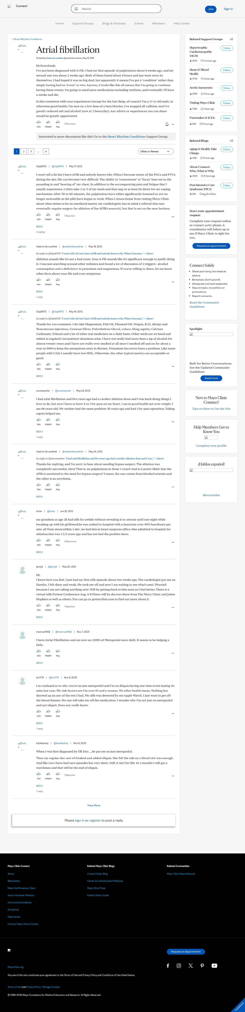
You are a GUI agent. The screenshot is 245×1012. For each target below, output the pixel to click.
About (11, 873)
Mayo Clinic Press (96, 888)
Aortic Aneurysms (201, 87)
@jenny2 (52, 566)
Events (139, 23)
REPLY (39, 226)
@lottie (51, 511)
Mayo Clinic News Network (181, 873)
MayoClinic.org (15, 967)
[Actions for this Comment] (173, 217)
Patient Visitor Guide (98, 895)
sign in (79, 820)
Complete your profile (211, 445)
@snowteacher (63, 390)
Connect (21, 6)
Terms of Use (14, 986)
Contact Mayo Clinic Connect (23, 923)
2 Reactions (70, 541)
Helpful (48, 126)
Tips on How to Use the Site (211, 408)
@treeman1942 (63, 631)
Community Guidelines (20, 902)
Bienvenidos (211, 495)
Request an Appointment (186, 951)
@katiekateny (61, 743)
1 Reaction (70, 123)
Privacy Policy (33, 986)
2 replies (40, 231)
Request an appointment (211, 245)
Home (59, 23)
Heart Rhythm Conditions (27, 39)
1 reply (39, 297)
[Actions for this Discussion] (173, 124)
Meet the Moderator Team (22, 888)
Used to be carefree (64, 58)
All (231, 39)
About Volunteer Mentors (21, 895)
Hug (58, 126)
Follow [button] (226, 48)
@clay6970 (58, 166)
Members (158, 23)
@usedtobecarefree (72, 246)
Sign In (228, 9)
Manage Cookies (51, 986)
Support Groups (83, 23)
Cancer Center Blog (97, 873)
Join (211, 9)
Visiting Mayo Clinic (202, 102)
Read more (211, 378)
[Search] (75, 8)
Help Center (182, 23)
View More (93, 805)
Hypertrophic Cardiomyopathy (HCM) (201, 52)
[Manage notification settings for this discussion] (166, 124)
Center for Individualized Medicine (105, 880)
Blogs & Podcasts (114, 23)
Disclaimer (13, 909)
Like (39, 126)
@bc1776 (54, 677)
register (95, 820)
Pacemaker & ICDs (202, 117)
